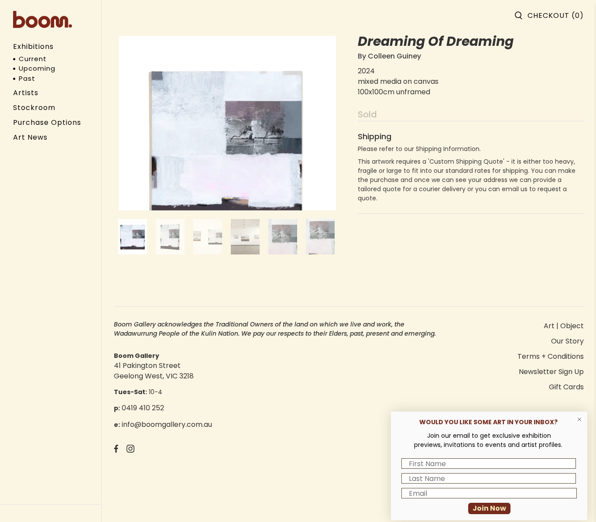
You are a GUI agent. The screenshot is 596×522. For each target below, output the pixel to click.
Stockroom (34, 108)
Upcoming (37, 68)
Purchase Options (47, 122)
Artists (25, 93)
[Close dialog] (579, 419)
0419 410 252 (143, 408)
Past (27, 78)
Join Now (489, 508)
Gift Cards (566, 387)
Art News (30, 137)
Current (33, 58)
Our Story (567, 341)
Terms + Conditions (550, 356)
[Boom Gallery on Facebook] (116, 450)
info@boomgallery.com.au (167, 424)
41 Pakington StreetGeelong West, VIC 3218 (154, 371)
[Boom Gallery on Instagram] (130, 450)
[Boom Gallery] (42, 19)
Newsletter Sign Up (551, 372)
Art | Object (564, 326)
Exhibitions (33, 46)
